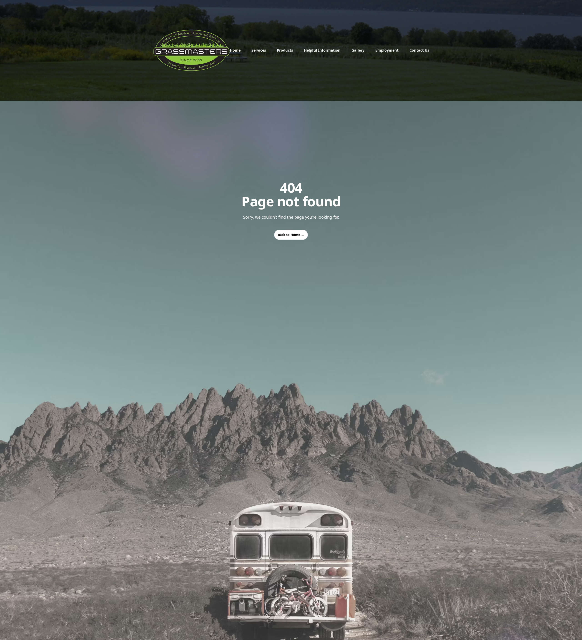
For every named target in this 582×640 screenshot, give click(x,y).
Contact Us (419, 50)
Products (285, 50)
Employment (387, 50)
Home (235, 50)
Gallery (357, 50)
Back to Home (291, 234)
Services (258, 50)
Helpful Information (322, 50)
